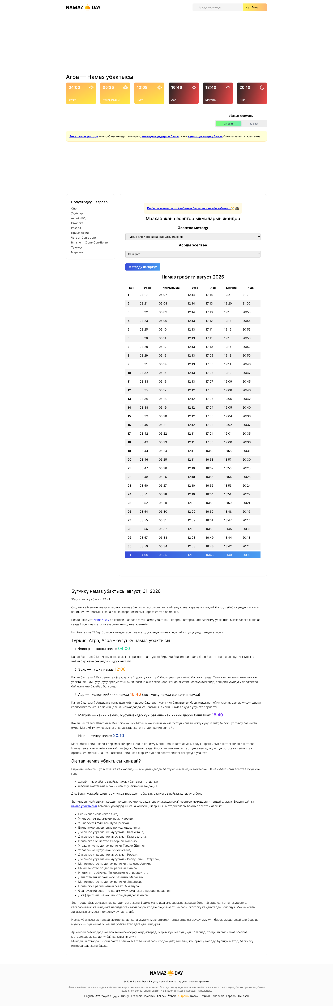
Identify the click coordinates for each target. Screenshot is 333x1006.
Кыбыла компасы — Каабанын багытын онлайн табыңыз (189, 208)
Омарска (77, 223)
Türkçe (125, 996)
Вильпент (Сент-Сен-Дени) (89, 242)
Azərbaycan (103, 996)
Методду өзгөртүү (143, 267)
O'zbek (161, 996)
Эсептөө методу (193, 228)
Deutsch (243, 996)
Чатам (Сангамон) (83, 237)
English (89, 996)
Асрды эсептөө (193, 245)
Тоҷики (205, 996)
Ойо (74, 208)
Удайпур (77, 213)
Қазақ (194, 996)
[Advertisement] (166, 45)
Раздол (76, 228)
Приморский (80, 232)
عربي (116, 996)
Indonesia (218, 996)
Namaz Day (101, 620)
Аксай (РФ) (78, 218)
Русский (149, 996)
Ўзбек (172, 996)
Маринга (77, 252)
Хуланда (76, 247)
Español (231, 996)
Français (136, 996)
